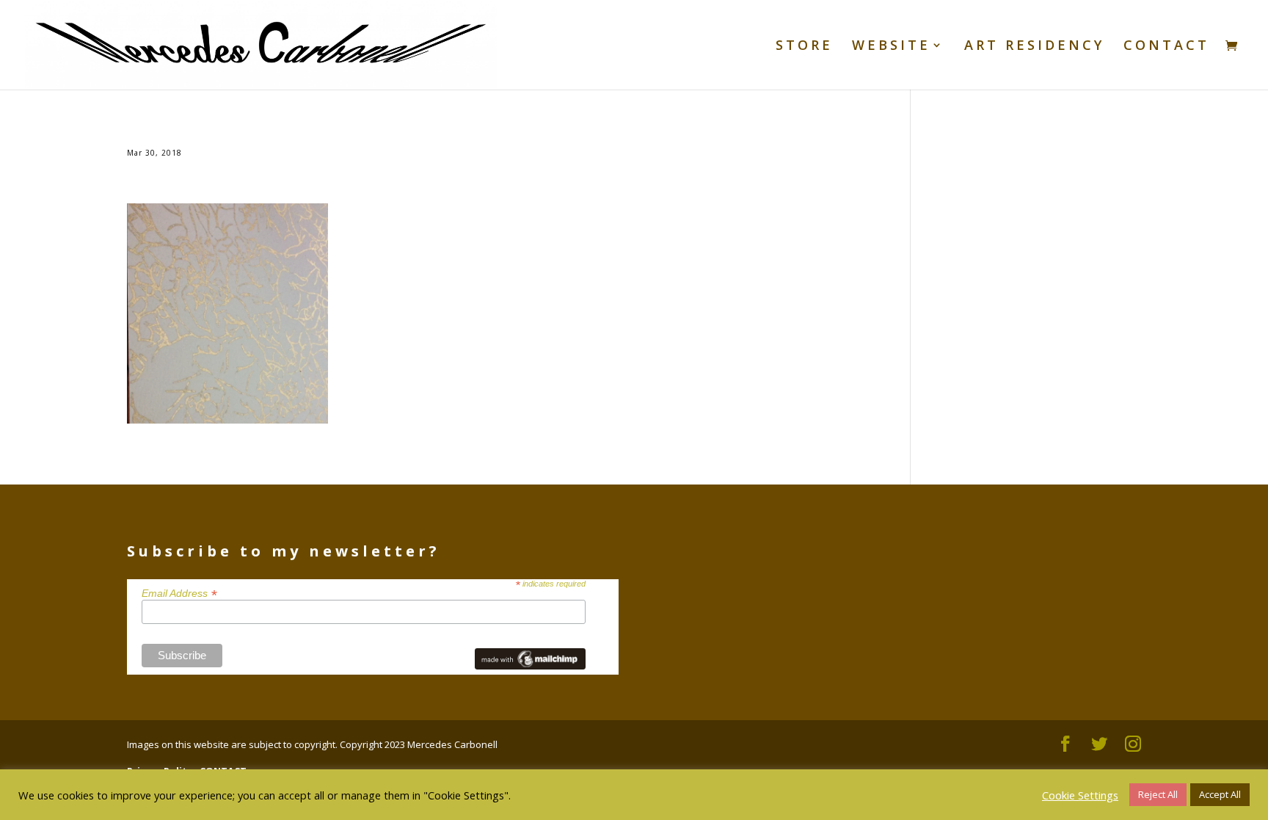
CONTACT (1166, 47)
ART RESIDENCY (1034, 47)
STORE (804, 47)
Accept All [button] (1220, 794)
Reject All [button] (1158, 794)
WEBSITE (891, 47)
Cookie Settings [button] (1080, 795)
